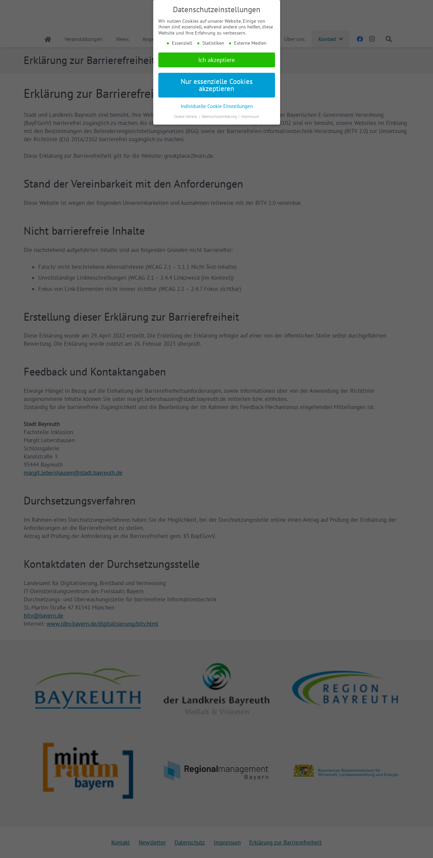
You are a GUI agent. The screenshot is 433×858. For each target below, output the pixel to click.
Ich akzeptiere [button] (216, 60)
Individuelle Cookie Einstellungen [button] (217, 106)
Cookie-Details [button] (186, 116)
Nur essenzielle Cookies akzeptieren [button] (217, 85)
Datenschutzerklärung (220, 116)
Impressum (250, 116)
